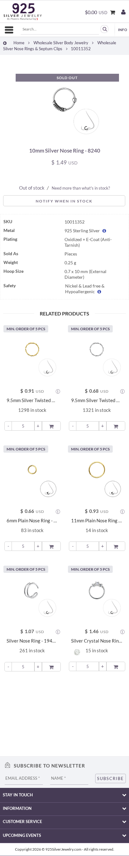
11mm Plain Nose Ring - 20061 (96, 520)
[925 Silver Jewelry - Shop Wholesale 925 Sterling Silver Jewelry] (22, 11)
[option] (64, 101)
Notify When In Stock (64, 201)
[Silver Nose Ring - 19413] (32, 593)
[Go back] (5, 43)
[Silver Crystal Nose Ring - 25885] (97, 593)
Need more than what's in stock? (81, 188)
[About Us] (122, 30)
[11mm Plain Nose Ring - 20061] (97, 472)
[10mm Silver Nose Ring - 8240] (64, 138)
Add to (51, 425)
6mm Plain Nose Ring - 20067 (32, 520)
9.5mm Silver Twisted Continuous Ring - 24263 (96, 400)
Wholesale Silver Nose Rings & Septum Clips (59, 45)
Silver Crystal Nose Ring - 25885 (96, 640)
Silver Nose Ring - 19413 (32, 640)
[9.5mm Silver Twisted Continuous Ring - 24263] (97, 352)
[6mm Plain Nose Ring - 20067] (32, 472)
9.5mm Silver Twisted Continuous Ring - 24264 (32, 400)
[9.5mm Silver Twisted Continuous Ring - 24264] (32, 352)
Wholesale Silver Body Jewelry (61, 42)
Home (18, 42)
